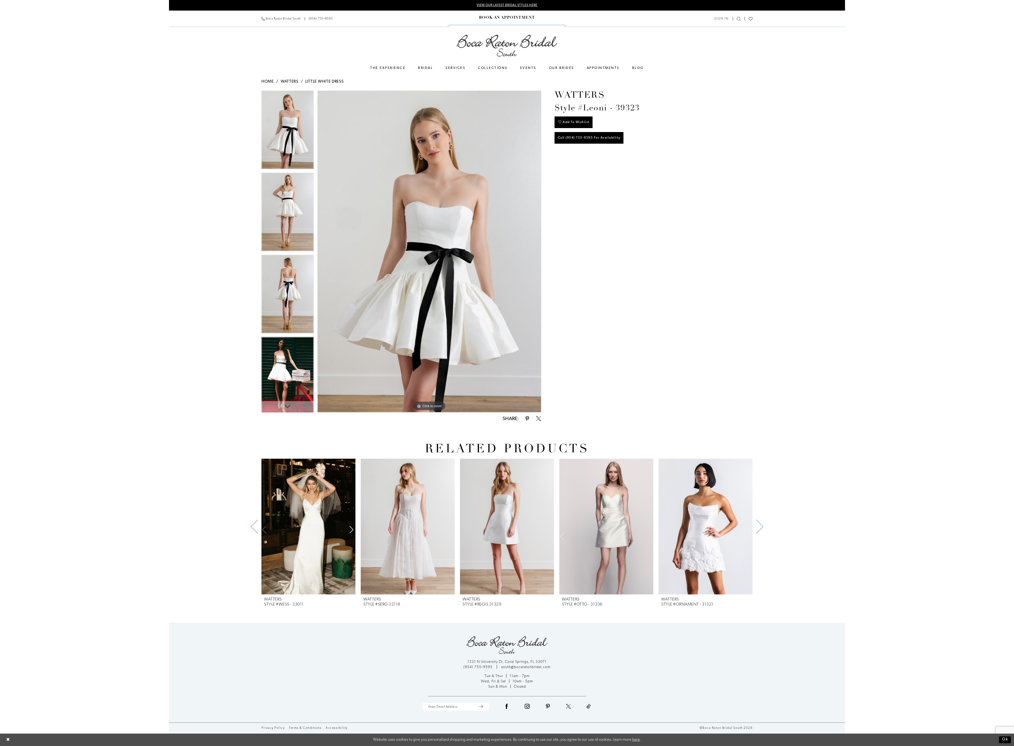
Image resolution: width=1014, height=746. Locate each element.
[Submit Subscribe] (481, 706)
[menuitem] (297, 19)
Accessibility (337, 728)
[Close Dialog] (8, 739)
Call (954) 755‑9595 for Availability (589, 137)
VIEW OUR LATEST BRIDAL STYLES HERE (507, 5)
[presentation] (308, 526)
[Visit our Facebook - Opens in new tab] (507, 706)
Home (267, 82)
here (636, 740)
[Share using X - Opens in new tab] (538, 419)
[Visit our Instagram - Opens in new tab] (527, 706)
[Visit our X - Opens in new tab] (568, 706)
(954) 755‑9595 (478, 667)
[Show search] (739, 19)
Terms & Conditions (305, 728)
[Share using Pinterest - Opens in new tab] (527, 419)
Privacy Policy (273, 728)
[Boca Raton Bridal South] (507, 46)
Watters (289, 82)
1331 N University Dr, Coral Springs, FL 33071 (507, 662)
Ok (1005, 740)
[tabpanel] (287, 132)
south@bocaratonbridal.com (526, 667)
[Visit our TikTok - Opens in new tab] (588, 706)
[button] (721, 19)
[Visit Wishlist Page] (751, 19)
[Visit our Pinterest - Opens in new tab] (548, 706)
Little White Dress (324, 82)
